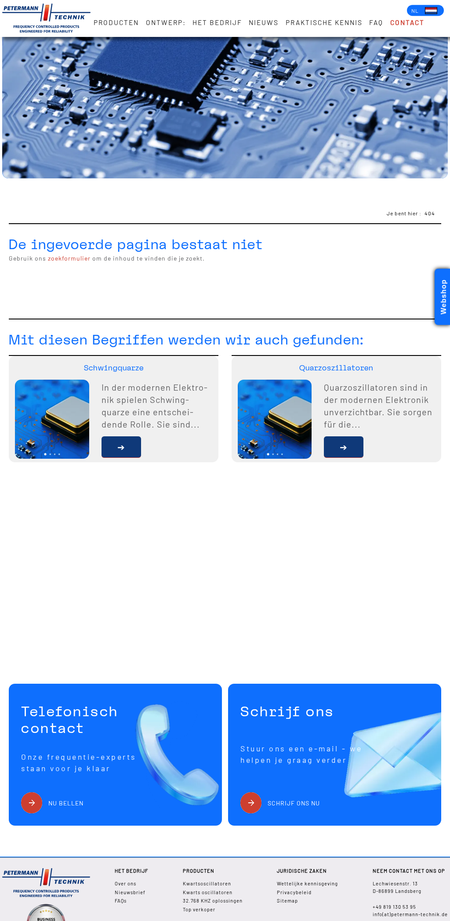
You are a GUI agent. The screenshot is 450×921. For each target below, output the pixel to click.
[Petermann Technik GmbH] (46, 19)
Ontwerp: (166, 22)
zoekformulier (69, 258)
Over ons (125, 883)
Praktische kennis (324, 22)
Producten (116, 22)
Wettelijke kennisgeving (307, 883)
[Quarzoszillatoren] (343, 447)
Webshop (443, 296)
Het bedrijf (217, 22)
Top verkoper (199, 909)
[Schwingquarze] (121, 447)
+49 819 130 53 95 (394, 907)
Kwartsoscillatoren (207, 883)
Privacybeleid (294, 892)
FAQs (121, 900)
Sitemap (287, 900)
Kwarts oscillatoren (207, 892)
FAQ (376, 22)
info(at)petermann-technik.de (410, 914)
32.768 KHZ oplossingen (213, 900)
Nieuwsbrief (130, 892)
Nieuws (264, 22)
